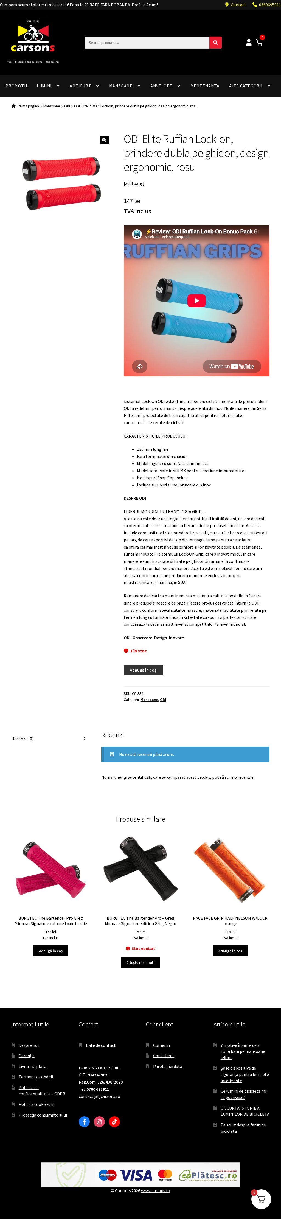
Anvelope (161, 85)
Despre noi (29, 1045)
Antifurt (80, 85)
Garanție (27, 1055)
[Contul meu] (249, 42)
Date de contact (101, 1045)
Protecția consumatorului (43, 1115)
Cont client (163, 1055)
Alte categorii (246, 85)
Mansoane (121, 85)
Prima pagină (28, 106)
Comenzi (161, 1045)
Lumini (44, 85)
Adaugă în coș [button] (51, 950)
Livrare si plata (32, 1066)
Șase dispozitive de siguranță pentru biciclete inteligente (245, 1074)
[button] (104, 140)
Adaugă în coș (143, 670)
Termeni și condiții (36, 1076)
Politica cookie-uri (36, 1104)
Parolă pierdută (167, 1066)
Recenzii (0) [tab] (22, 738)
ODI (67, 106)
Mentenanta (205, 85)
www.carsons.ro (155, 1190)
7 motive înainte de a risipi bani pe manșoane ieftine (243, 1051)
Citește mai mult (140, 962)
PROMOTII (16, 85)
